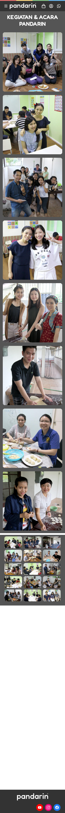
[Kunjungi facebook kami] (57, 807)
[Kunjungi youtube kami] (39, 807)
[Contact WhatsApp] (58, 6)
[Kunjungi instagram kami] (48, 807)
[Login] (51, 6)
